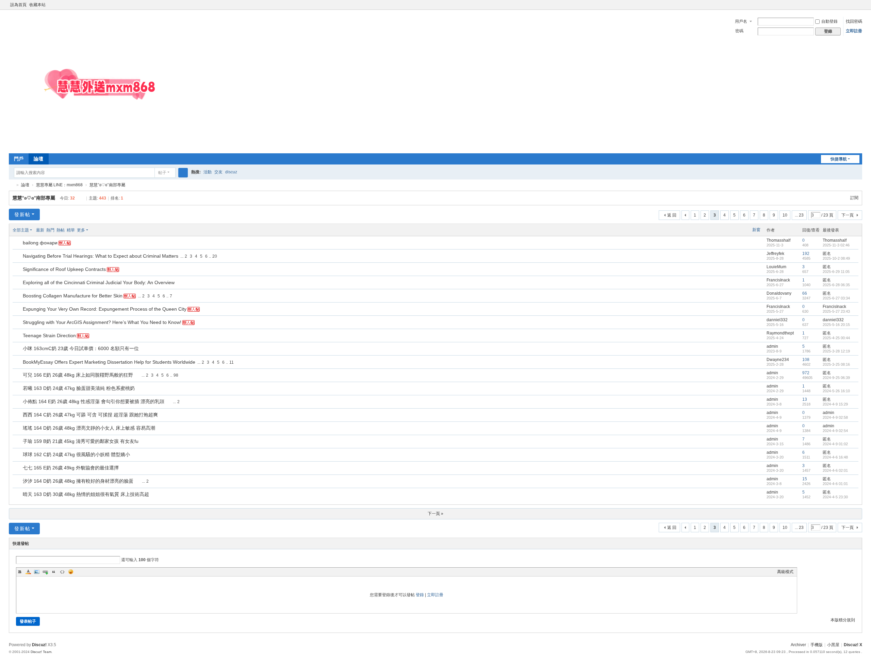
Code (62, 571)
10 (785, 215)
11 (231, 362)
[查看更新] (94, 230)
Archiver (798, 644)
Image (36, 571)
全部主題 (21, 230)
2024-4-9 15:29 (835, 404)
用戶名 (741, 21)
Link (45, 571)
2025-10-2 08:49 (836, 258)
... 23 (799, 215)
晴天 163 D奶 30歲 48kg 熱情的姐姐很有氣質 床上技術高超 (86, 494)
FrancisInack (778, 280)
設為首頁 (18, 4)
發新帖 (22, 214)
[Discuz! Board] (111, 146)
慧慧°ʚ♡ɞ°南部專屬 (107, 185)
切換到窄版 (859, 7)
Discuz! (39, 644)
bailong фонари (40, 242)
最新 (40, 230)
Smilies (70, 571)
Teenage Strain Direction (49, 335)
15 (804, 479)
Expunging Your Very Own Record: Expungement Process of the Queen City (104, 309)
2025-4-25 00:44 (836, 338)
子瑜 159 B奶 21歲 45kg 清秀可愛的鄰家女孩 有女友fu (80, 441)
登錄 (420, 594)
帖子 (162, 172)
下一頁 (847, 215)
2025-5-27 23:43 (836, 311)
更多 (81, 230)
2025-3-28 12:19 (836, 351)
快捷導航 (839, 159)
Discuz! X (853, 644)
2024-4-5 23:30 (835, 497)
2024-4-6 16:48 (835, 457)
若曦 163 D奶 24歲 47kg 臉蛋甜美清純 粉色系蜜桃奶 (79, 388)
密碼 (739, 31)
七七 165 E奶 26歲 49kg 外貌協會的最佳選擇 (71, 467)
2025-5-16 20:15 (836, 325)
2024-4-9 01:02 (835, 444)
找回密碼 (854, 21)
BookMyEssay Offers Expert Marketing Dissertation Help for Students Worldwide (109, 362)
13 (804, 399)
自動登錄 (829, 21)
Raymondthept (780, 333)
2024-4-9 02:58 (835, 417)
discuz (231, 172)
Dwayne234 (778, 359)
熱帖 (60, 230)
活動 (207, 172)
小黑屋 (833, 644)
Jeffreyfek (775, 253)
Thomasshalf (778, 240)
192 (805, 253)
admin (772, 346)
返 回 (671, 215)
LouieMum (776, 266)
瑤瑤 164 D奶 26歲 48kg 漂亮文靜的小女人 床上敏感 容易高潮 (89, 428)
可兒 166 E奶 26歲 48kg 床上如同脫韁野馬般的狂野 (78, 375)
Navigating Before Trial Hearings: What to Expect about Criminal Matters (100, 256)
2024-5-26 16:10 (836, 391)
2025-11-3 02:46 (836, 245)
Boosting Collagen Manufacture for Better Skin (72, 295)
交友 (218, 172)
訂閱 (854, 197)
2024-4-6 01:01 (835, 484)
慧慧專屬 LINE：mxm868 (59, 185)
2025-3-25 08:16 (836, 364)
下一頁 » (435, 513)
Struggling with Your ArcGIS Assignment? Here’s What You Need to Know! (102, 322)
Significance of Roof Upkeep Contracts (64, 269)
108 (805, 359)
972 (805, 373)
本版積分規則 (843, 620)
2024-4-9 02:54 (835, 431)
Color (28, 571)
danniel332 (777, 319)
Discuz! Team (41, 652)
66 (804, 293)
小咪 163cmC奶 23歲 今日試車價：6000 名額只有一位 (81, 348)
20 (214, 256)
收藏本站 (37, 4)
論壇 (38, 158)
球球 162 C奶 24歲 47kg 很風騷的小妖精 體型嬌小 (76, 454)
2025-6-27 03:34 (836, 298)
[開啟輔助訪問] (852, 5)
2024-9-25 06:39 (836, 378)
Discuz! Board (11, 185)
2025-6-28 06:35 (836, 285)
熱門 (50, 230)
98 (176, 375)
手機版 (816, 644)
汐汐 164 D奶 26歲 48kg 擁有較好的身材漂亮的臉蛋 (78, 481)
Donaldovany (779, 293)
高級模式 (785, 571)
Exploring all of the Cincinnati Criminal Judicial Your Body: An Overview (99, 282)
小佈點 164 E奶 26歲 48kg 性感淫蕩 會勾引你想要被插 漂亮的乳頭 (93, 401)
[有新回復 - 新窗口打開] (18, 243)
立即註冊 (854, 31)
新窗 (756, 229)
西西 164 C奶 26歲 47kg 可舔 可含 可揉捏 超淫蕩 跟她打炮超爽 (90, 414)
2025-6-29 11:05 (836, 272)
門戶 (18, 158)
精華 (71, 230)
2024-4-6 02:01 (835, 470)
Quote (53, 571)
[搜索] (183, 172)
